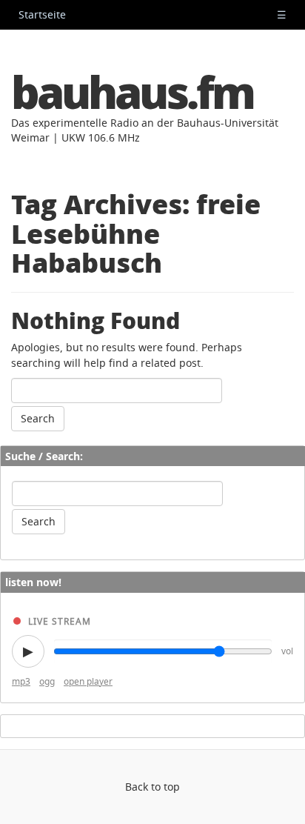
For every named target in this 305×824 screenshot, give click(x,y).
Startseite (42, 14)
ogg (47, 681)
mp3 (21, 681)
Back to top (152, 787)
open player (88, 681)
